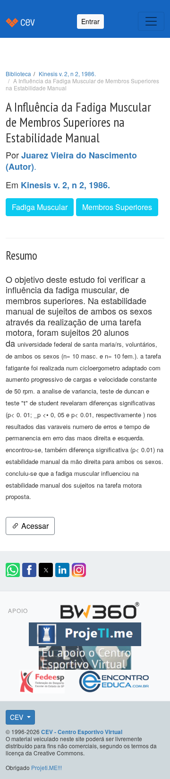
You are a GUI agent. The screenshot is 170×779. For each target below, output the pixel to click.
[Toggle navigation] (151, 21)
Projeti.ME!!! (46, 767)
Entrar (90, 21)
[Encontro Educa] (114, 680)
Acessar (34, 525)
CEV (17, 717)
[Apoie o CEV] (85, 656)
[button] (13, 570)
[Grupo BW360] (100, 609)
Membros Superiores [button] (117, 206)
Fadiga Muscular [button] (40, 206)
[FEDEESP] (43, 680)
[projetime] (85, 632)
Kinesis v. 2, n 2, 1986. (67, 74)
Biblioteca (18, 74)
